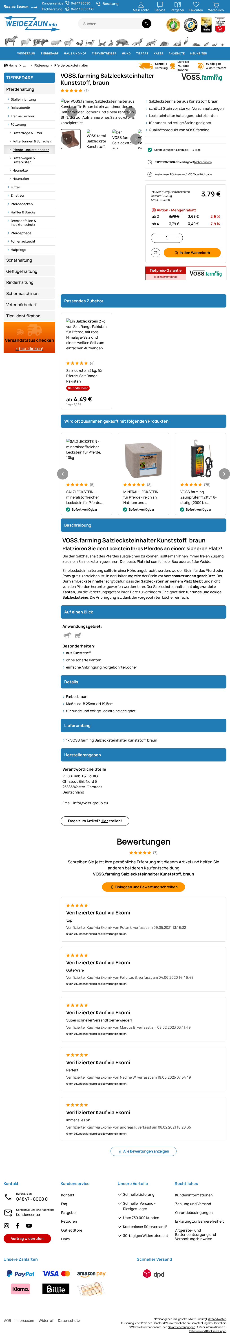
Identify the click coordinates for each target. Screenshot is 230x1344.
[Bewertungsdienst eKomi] (173, 26)
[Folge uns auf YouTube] (29, 1226)
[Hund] (90, 40)
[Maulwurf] (196, 40)
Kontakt (68, 1195)
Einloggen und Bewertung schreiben (146, 886)
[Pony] (25, 40)
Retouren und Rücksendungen (207, 1331)
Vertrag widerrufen (27, 1238)
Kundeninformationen (194, 1195)
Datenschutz (69, 1320)
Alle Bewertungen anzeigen (146, 1151)
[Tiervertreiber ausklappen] (119, 53)
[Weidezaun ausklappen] (38, 53)
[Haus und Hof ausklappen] (89, 53)
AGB (7, 1320)
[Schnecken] (215, 40)
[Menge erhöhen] (178, 237)
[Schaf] (56, 40)
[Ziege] (69, 40)
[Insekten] (223, 40)
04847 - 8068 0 (32, 1199)
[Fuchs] (151, 40)
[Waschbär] (164, 40)
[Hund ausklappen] (133, 53)
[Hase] (110, 40)
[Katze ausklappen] (166, 53)
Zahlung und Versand (193, 1203)
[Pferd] (11, 40)
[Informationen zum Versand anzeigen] (153, 1273)
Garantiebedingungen (194, 1212)
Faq (64, 1203)
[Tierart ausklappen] (151, 53)
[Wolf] (137, 40)
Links (65, 1238)
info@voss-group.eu (85, 802)
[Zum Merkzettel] (155, 252)
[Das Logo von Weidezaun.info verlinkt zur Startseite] (41, 24)
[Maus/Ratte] (206, 40)
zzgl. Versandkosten (177, 192)
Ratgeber (69, 1212)
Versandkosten (217, 1319)
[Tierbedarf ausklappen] (61, 53)
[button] (101, 112)
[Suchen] (146, 23)
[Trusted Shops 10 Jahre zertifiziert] (206, 26)
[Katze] (101, 40)
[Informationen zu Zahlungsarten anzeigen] (67, 1281)
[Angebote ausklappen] (187, 53)
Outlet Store (71, 1230)
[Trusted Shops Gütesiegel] (190, 26)
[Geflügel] (79, 40)
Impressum (24, 1320)
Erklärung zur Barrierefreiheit (199, 1221)
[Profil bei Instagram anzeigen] (6, 1226)
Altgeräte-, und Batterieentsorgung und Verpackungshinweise (195, 1234)
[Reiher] (186, 40)
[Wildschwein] (122, 40)
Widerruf (46, 1320)
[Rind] (41, 40)
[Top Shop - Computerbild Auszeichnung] (220, 26)
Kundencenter (28, 1214)
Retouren (69, 1221)
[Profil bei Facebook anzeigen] (18, 1226)
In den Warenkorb (195, 252)
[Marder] (176, 40)
